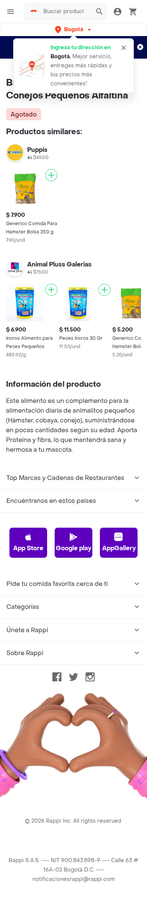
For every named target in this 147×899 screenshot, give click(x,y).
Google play (73, 548)
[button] (74, 29)
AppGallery (119, 548)
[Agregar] (51, 175)
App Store (28, 548)
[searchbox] (65, 12)
